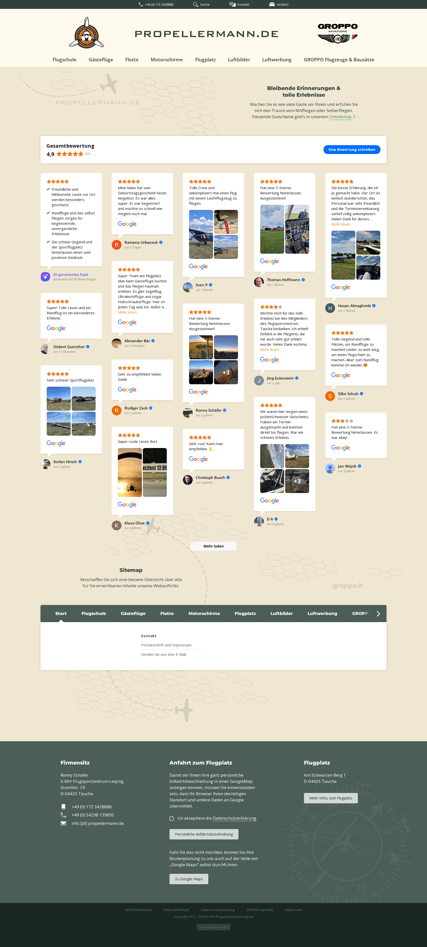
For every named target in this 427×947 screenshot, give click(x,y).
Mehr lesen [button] (340, 224)
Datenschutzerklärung (218, 909)
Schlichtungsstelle (259, 909)
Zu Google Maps (189, 878)
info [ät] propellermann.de (98, 823)
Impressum (293, 909)
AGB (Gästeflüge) (176, 909)
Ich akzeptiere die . (217, 818)
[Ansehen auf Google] (127, 224)
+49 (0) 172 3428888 (159, 4)
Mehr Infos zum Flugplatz (330, 797)
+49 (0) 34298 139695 (93, 815)
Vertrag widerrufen (213, 927)
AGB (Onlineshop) (138, 909)
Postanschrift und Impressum (166, 644)
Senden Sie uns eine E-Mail (163, 654)
